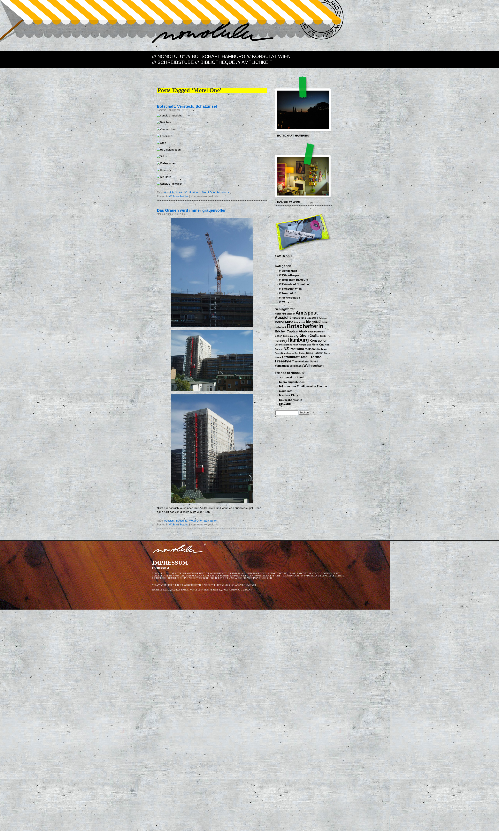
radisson (311, 349)
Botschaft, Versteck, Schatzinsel (187, 106)
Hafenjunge (281, 341)
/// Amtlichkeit (254, 62)
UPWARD (285, 404)
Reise (309, 353)
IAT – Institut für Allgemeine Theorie (303, 386)
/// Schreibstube (173, 62)
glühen (302, 335)
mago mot (285, 391)
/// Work (284, 302)
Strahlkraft (222, 192)
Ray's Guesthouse (284, 353)
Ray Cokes (300, 353)
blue (325, 322)
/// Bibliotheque (215, 62)
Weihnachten (313, 365)
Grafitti (314, 335)
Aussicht (169, 192)
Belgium (323, 318)
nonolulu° (179, 549)
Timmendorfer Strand (305, 361)
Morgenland (305, 345)
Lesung (279, 345)
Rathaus (322, 349)
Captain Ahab (297, 331)
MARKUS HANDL (180, 590)
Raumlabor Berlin (290, 399)
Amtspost (307, 312)
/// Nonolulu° (168, 56)
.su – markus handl (291, 377)
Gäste (323, 336)
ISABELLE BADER (161, 590)
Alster (278, 314)
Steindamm (210, 520)
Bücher (280, 331)
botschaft (181, 192)
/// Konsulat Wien (268, 56)
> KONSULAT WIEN (287, 202)
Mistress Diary (288, 395)
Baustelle (181, 520)
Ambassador (288, 314)
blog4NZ (313, 322)
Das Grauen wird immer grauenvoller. (192, 210)
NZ (286, 348)
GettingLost (289, 336)
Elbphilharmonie (316, 331)
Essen (278, 335)
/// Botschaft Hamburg (215, 56)
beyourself (299, 322)
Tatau (305, 357)
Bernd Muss (284, 322)
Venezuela (282, 365)
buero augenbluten (292, 382)
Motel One (208, 192)
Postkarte (297, 349)
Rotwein (318, 353)
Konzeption (318, 340)
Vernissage (296, 365)
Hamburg (194, 192)
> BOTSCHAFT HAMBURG (292, 135)
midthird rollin (290, 345)
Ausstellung (299, 317)
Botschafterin (305, 326)
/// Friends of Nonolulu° (294, 284)
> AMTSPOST (283, 256)
